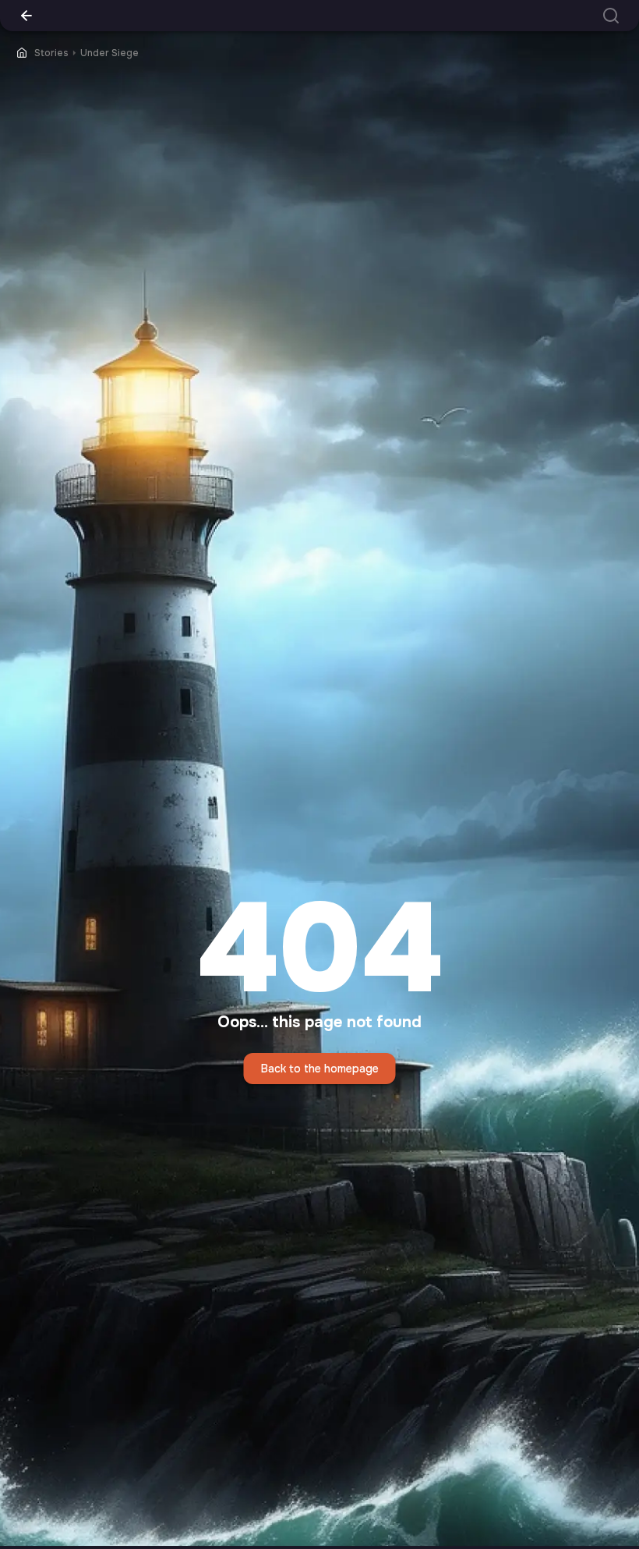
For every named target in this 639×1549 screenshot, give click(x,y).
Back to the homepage (320, 1069)
